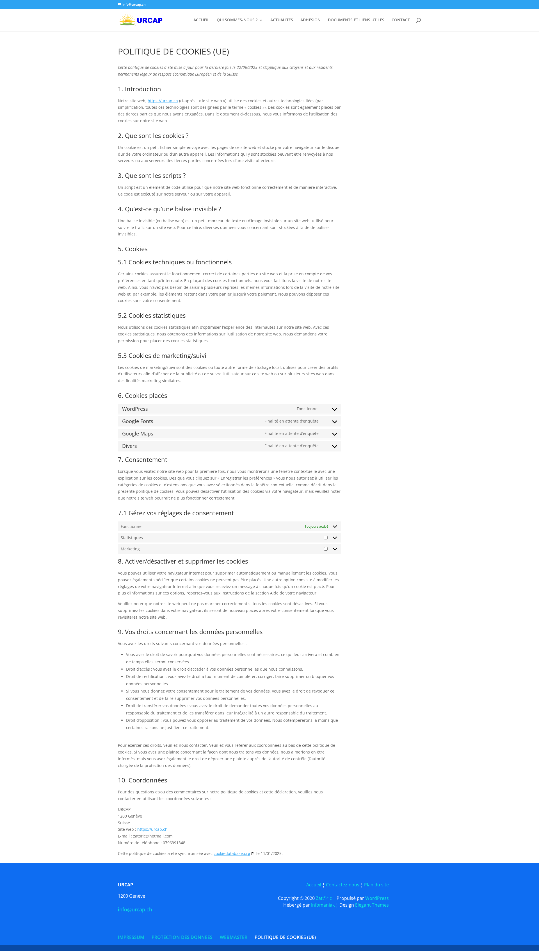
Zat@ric (324, 898)
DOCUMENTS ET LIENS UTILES (356, 20)
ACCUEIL (201, 20)
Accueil (314, 885)
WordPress (377, 898)
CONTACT (401, 20)
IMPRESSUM (131, 937)
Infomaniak (323, 905)
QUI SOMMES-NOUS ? (237, 20)
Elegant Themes (372, 905)
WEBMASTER (233, 937)
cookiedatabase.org (232, 853)
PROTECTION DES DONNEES (182, 937)
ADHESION (310, 20)
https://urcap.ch (163, 100)
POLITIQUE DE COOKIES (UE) (285, 937)
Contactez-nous (342, 885)
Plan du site (376, 885)
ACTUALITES (281, 20)
